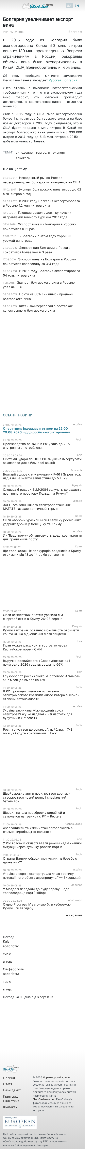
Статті (8, 1084)
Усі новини (73, 915)
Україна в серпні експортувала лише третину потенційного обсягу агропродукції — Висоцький (42, 875)
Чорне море (74, 900)
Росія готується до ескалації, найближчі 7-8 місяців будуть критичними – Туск (37, 731)
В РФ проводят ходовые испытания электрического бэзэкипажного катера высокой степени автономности (41, 695)
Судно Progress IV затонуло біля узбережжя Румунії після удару (37, 906)
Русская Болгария (63, 80)
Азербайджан (73, 823)
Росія (79, 439)
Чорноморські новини (56, 1077)
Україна (77, 424)
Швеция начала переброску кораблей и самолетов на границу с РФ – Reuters (34, 814)
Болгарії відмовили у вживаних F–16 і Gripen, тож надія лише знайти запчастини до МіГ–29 (42, 476)
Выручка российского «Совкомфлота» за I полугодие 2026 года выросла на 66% (36, 662)
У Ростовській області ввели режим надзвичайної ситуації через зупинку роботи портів (42, 845)
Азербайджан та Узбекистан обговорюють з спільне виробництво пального (38, 830)
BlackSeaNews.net (44, 1099)
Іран (79, 641)
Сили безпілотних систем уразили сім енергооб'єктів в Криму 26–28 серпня (33, 616)
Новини (9, 1078)
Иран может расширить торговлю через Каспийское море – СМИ (35, 647)
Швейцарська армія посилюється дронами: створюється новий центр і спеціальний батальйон (37, 797)
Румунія (77, 485)
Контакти (10, 1107)
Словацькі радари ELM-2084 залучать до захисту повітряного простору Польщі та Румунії (42, 491)
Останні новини (17, 415)
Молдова (76, 884)
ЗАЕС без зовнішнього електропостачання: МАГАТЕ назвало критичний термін (37, 507)
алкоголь (23, 158)
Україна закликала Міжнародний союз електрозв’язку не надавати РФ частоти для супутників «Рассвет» (37, 714)
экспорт (59, 152)
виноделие (24, 152)
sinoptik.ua (45, 997)
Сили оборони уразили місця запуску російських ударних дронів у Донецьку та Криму (42, 522)
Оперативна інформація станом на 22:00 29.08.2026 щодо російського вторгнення (36, 430)
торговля (43, 152)
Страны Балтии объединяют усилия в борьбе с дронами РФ (40, 860)
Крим (78, 516)
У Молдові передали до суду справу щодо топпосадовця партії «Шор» (36, 891)
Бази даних (12, 1090)
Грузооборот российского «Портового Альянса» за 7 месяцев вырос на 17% (41, 678)
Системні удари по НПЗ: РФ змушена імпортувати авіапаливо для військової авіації (42, 461)
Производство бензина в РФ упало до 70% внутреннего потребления (36, 446)
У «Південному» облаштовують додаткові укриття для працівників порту (42, 537)
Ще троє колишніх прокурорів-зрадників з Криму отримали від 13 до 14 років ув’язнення (42, 552)
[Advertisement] (42, 361)
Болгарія (75, 32)
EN (77, 6)
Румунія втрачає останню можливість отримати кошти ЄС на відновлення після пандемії (41, 632)
